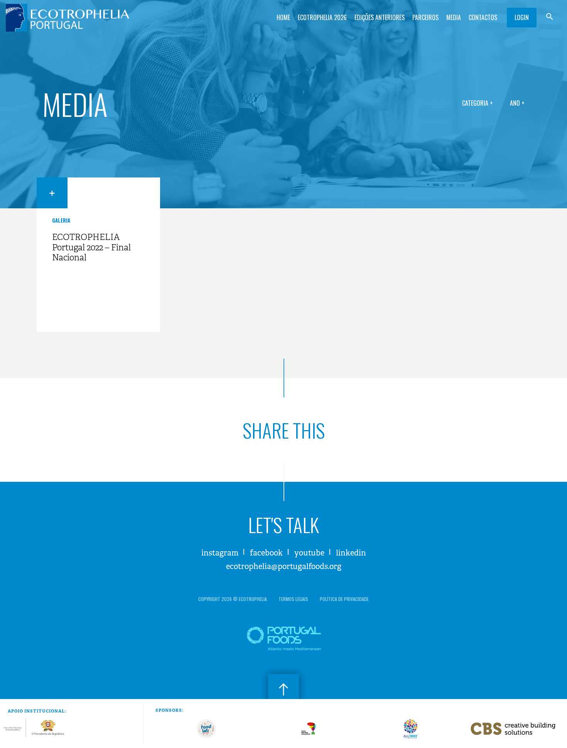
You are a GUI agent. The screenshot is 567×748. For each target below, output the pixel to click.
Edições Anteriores (379, 17)
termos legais (293, 599)
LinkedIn (351, 553)
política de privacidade (344, 599)
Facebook (266, 553)
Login (522, 17)
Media (453, 17)
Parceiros (425, 17)
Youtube (309, 553)
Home (283, 17)
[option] (206, 728)
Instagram (219, 553)
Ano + (517, 103)
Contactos (483, 17)
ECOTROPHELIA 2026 (322, 17)
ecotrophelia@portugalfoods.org (283, 566)
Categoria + (477, 103)
